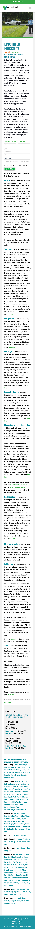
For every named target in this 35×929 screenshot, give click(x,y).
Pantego (18, 799)
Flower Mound (22, 789)
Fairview (27, 816)
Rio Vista (10, 903)
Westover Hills (20, 807)
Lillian (6, 903)
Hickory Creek (13, 867)
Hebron (6, 867)
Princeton (11, 826)
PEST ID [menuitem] (17, 918)
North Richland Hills (9, 799)
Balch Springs (23, 765)
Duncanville (7, 770)
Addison (16, 765)
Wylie (5, 831)
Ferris (27, 889)
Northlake (16, 875)
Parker (27, 824)
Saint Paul (15, 829)
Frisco (13, 819)
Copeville (17, 816)
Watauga (6, 807)
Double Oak (12, 862)
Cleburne (6, 901)
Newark (25, 797)
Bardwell (19, 889)
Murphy (11, 824)
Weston (28, 829)
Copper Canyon (24, 857)
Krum (16, 870)
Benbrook (7, 784)
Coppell (19, 767)
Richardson (7, 775)
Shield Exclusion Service (17, 487)
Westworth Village (9, 810)
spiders (13, 639)
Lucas (19, 821)
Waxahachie (17, 894)
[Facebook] (13, 923)
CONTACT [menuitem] (23, 919)
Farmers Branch (15, 770)
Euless (10, 789)
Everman (15, 789)
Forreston (7, 892)
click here (12, 538)
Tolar (9, 850)
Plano (5, 826)
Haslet (13, 794)
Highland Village (22, 867)
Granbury (23, 848)
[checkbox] (20, 165)
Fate (12, 835)
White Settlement (20, 810)
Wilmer (13, 777)
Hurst (17, 794)
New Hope (21, 824)
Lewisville (23, 872)
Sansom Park (8, 804)
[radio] (13, 165)
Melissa (6, 824)
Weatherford (22, 842)
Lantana (17, 872)
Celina (12, 816)
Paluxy (6, 850)
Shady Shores (8, 883)
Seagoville (24, 775)
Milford (28, 892)
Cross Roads (19, 859)
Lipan (28, 848)
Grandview (17, 901)
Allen (15, 813)
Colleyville (26, 784)
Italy (11, 892)
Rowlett (13, 775)
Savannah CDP (26, 880)
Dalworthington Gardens (16, 786)
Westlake (12, 807)
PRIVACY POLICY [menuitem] (17, 921)
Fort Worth (10, 791)
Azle (22, 781)
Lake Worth (13, 797)
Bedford (26, 781)
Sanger (20, 880)
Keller (21, 794)
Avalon (14, 889)
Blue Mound (13, 784)
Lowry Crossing (12, 821)
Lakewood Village (9, 872)
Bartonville (26, 854)
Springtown (14, 842)
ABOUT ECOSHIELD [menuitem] (13, 919)
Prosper (16, 826)
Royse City (23, 835)
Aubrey (20, 854)
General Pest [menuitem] (8, 918)
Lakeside (6, 797)
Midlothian (22, 892)
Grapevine (25, 791)
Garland (23, 770)
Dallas (23, 767)
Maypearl (16, 892)
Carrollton (7, 767)
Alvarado (17, 898)
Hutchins (11, 772)
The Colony (22, 883)
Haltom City (7, 794)
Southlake (15, 804)
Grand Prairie (17, 791)
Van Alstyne (22, 829)
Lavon (6, 821)
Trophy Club (22, 804)
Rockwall (16, 835)
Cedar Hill (13, 767)
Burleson (20, 784)
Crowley (6, 786)
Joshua (23, 901)
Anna (18, 813)
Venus (15, 903)
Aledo (15, 839)
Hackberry (22, 865)
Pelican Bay (25, 799)
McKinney (24, 821)
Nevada (16, 824)
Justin (6, 870)
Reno (5, 802)
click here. (12, 347)
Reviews (17, 52)
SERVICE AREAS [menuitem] (25, 918)
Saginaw (25, 802)
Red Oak (11, 894)
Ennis (23, 889)
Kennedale (27, 794)
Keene (27, 901)
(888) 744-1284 (19, 1)
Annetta (20, 839)
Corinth (6, 859)
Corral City (12, 859)
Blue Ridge (23, 813)
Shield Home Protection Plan (19, 485)
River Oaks (19, 802)
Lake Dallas (22, 870)
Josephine (24, 819)
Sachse (18, 775)
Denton (6, 862)
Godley (12, 901)
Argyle (16, 854)
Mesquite (27, 772)
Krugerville (11, 870)
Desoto (28, 767)
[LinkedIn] (16, 923)
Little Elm (10, 875)
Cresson (18, 848)
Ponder (14, 878)
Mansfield (20, 797)
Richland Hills (11, 802)
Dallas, (23, 816)
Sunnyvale (7, 777)
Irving (16, 772)
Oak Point (23, 875)
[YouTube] (20, 923)
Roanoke (14, 880)
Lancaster (21, 772)
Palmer (6, 894)
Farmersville (7, 819)
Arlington (17, 781)
